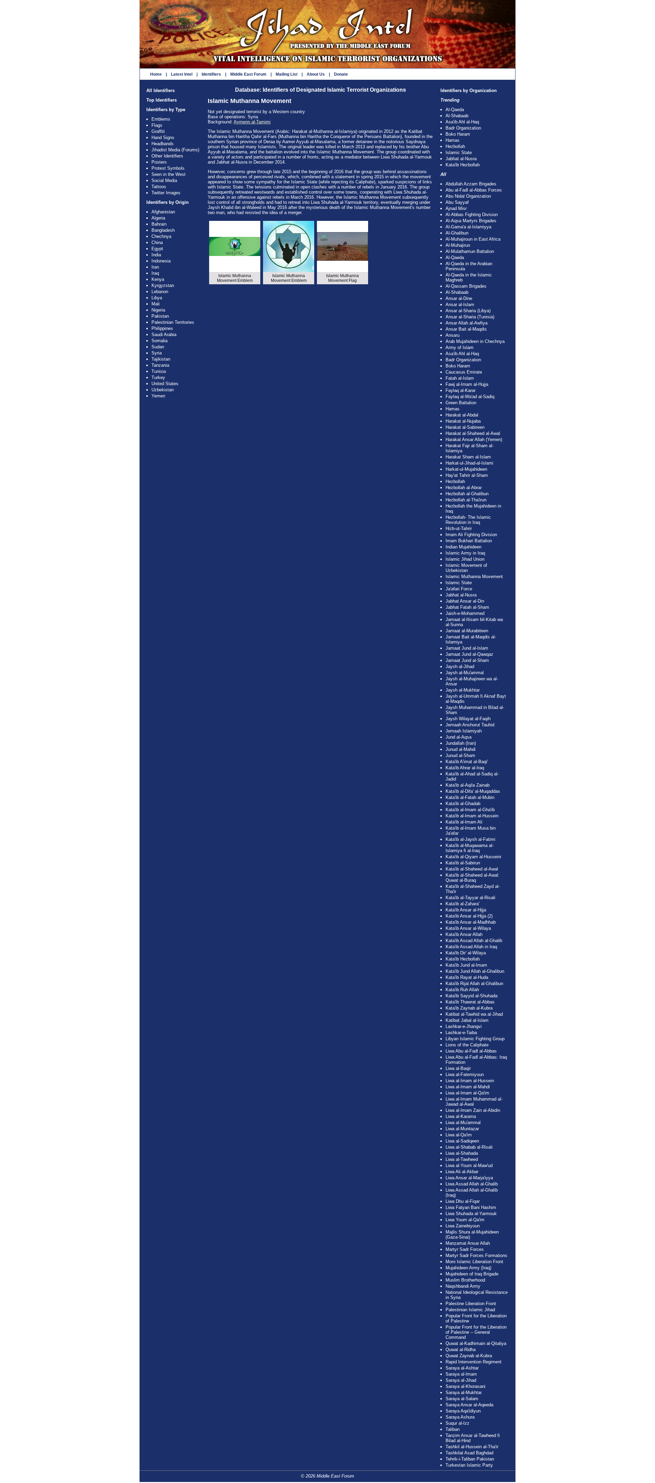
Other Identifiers (167, 155)
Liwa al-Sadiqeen (462, 1141)
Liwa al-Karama (461, 1116)
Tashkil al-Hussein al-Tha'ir (472, 1446)
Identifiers (211, 74)
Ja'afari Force (459, 588)
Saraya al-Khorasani (465, 1386)
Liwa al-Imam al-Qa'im (467, 1092)
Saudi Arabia (163, 334)
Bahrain (158, 224)
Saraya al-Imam (461, 1374)
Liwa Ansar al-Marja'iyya (469, 1177)
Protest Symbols (168, 168)
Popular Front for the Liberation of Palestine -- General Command (476, 1332)
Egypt (157, 248)
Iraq (155, 273)
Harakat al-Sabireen (465, 427)
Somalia (159, 340)
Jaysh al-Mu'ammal (465, 672)
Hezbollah (455, 146)
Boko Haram (458, 134)
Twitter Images (165, 192)
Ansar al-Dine (459, 298)
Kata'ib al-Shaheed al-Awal (472, 869)
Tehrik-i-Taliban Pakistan (470, 1459)
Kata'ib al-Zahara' (462, 903)
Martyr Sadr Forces (465, 1249)
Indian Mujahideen (463, 546)
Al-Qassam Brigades (466, 286)
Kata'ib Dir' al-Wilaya (466, 952)
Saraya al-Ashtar (462, 1368)
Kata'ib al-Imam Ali (464, 821)
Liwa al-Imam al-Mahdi (468, 1086)
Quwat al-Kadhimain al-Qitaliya (476, 1343)
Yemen (158, 395)
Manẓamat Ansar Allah (468, 1243)
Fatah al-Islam (460, 378)
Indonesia (161, 260)
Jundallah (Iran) (461, 743)
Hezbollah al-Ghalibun (467, 493)
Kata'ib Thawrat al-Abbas (470, 1001)
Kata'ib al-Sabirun (463, 862)
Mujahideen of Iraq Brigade (472, 1273)
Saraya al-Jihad (461, 1380)
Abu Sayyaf (457, 202)
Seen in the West (168, 174)
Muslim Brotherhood (465, 1280)
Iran (155, 267)
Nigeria (158, 310)
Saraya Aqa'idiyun (463, 1410)
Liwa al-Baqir (458, 1068)
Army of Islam (460, 347)
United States (164, 383)
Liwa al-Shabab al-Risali (469, 1147)
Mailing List (286, 74)
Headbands (162, 143)
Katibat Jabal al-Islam (467, 1020)
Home (156, 74)
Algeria (158, 218)
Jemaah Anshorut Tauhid (470, 724)
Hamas (453, 140)
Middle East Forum (248, 74)
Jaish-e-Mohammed (465, 613)
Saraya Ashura (460, 1417)
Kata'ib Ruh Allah (462, 989)
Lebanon (159, 291)
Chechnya (161, 236)
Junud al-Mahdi (461, 749)
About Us (316, 74)
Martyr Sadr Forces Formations (476, 1255)
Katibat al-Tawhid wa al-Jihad (474, 1014)
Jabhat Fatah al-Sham (467, 607)
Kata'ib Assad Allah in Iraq (471, 946)
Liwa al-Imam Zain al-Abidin (473, 1110)
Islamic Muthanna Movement (474, 576)
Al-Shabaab (457, 115)
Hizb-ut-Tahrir (459, 528)
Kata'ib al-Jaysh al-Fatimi (470, 839)
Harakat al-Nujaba (463, 421)
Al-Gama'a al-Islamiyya (468, 226)
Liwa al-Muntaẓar (462, 1128)
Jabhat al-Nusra (461, 158)
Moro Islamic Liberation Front (474, 1261)
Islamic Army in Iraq (465, 553)
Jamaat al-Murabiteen (467, 630)
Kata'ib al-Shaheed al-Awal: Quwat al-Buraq (472, 878)
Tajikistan (160, 359)
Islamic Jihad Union (465, 559)
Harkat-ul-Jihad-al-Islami (469, 463)
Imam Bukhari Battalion (469, 540)
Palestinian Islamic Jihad (470, 1309)
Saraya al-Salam (462, 1398)
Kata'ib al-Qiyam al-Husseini (473, 856)
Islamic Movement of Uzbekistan (466, 568)
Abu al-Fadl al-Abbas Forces (474, 190)
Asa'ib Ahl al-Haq (462, 121)
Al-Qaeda (455, 109)
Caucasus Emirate (464, 372)
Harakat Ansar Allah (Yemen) (474, 439)
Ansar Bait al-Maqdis (466, 329)
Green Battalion (461, 402)
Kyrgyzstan (162, 285)
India (156, 254)
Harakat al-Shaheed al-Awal (473, 433)
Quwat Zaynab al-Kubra (469, 1355)
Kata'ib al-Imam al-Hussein (472, 815)
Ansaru (453, 335)
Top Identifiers (161, 100)
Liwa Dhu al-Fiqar (463, 1201)
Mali (155, 303)
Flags (156, 125)
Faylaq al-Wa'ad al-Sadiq (470, 396)
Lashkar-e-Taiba (461, 1032)
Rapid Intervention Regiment (473, 1361)
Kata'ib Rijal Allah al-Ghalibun (474, 983)
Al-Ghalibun (457, 233)
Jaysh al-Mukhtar (463, 690)
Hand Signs (162, 137)
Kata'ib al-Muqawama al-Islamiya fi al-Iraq (470, 848)
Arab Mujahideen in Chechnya (475, 341)
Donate (341, 74)
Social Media (164, 180)
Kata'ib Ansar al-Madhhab (471, 922)
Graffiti (158, 131)
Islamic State (459, 152)
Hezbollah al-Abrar (464, 487)
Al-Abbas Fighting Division (472, 214)
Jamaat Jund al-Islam (467, 648)
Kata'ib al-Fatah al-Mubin (470, 797)
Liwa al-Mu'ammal (463, 1122)
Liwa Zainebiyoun (463, 1225)
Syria (156, 352)
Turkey (158, 377)
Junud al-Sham (460, 755)
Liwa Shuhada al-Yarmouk (471, 1213)
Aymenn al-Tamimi (252, 121)
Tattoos (158, 186)
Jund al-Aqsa (458, 737)
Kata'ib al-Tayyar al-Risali (470, 897)
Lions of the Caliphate (467, 1044)
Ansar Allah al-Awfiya (466, 323)
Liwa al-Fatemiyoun (465, 1074)
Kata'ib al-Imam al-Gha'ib (470, 809)
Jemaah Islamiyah (464, 730)
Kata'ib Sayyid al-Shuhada (471, 995)
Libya (156, 297)
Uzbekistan (162, 389)
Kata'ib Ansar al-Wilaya (468, 928)
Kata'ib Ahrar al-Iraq (465, 767)
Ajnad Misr (456, 208)
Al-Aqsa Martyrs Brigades (471, 220)
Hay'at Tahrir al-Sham (467, 475)
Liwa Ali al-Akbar (462, 1171)
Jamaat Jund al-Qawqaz (469, 654)
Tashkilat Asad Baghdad (469, 1452)
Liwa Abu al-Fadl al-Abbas (471, 1051)
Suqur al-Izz (457, 1423)
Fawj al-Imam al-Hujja (467, 384)
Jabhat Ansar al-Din (465, 601)
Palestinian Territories (172, 322)
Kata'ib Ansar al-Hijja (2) (469, 916)
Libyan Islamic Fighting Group (475, 1038)
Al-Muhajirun (458, 245)
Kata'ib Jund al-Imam (466, 965)
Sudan (157, 346)
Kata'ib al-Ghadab (463, 803)
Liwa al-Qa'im (459, 1134)
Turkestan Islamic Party (469, 1465)
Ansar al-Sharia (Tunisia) (470, 316)
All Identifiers (160, 90)
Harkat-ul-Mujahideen (466, 469)
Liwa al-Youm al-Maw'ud (469, 1165)
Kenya (157, 279)
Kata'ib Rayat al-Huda (467, 977)
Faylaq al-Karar (461, 390)
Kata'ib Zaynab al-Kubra (469, 1008)
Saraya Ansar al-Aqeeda (469, 1404)
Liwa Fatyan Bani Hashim (471, 1207)
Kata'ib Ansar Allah (464, 934)
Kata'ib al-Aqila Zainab (468, 785)
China (157, 242)
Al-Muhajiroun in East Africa (473, 239)
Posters (159, 162)
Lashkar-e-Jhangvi (464, 1026)
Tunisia (158, 371)
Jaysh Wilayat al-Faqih (468, 718)
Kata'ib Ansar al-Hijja (466, 909)
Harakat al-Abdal (462, 415)
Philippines (162, 328)
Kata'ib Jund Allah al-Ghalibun (475, 971)
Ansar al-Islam (460, 304)
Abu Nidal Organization (468, 196)
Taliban (453, 1429)
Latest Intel (181, 74)
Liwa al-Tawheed (462, 1159)
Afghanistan (163, 211)
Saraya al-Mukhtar (464, 1392)
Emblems (160, 119)
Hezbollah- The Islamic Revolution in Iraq (468, 520)
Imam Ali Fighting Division (471, 534)
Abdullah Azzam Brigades (471, 183)
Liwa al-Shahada (462, 1153)
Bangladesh (163, 230)
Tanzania (160, 365)
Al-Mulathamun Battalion (470, 251)
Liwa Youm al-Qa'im (465, 1219)
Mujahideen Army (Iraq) (468, 1267)
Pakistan (160, 316)
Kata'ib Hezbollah (463, 164)
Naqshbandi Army (463, 1286)
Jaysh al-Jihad (460, 666)
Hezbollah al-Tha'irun (466, 499)
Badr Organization (463, 128)
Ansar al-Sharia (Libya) (468, 310)
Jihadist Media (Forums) (175, 149)
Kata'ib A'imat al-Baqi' (467, 761)
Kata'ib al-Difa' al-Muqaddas (473, 791)
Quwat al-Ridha (461, 1349)
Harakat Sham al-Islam (468, 456)
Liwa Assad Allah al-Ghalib (472, 1183)
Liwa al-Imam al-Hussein (470, 1080)
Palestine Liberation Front (471, 1303)
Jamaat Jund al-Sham (467, 660)
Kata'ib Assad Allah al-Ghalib (474, 940)
